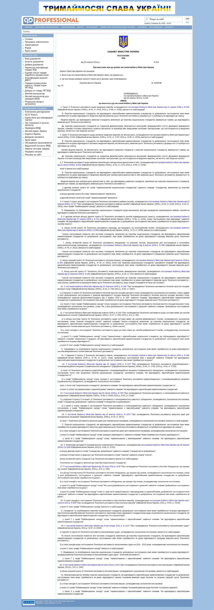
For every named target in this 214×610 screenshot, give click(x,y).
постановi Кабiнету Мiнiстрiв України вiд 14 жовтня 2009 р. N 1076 (99, 414)
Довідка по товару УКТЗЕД (38, 90)
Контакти (169, 27)
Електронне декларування (37, 112)
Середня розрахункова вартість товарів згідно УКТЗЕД (36, 85)
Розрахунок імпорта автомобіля (34, 103)
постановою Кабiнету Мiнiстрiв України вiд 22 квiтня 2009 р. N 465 (158, 355)
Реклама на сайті (33, 154)
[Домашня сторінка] (50, 24)
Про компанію (155, 27)
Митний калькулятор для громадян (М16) (37, 97)
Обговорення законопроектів (38, 143)
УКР (187, 19)
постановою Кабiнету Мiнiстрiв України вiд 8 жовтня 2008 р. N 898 (134, 245)
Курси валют (92, 27)
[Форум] (3, 27)
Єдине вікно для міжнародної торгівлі (118, 27)
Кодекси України (32, 134)
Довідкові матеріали (34, 137)
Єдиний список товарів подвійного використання (37, 74)
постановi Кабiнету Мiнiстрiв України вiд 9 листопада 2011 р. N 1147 (98, 526)
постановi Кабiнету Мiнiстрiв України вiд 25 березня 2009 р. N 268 (96, 286)
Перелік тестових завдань (37, 149)
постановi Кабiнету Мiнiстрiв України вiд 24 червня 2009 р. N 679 (99, 364)
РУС (187, 22)
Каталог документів (34, 61)
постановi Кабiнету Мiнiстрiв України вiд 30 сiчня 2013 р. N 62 (92, 565)
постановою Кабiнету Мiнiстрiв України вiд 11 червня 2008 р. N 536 (158, 107)
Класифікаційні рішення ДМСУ (36, 79)
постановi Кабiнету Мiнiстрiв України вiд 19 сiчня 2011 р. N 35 (92, 466)
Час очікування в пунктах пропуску (37, 124)
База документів (33, 58)
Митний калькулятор (34, 93)
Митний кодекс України (36, 131)
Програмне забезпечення (46, 27)
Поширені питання (33, 152)
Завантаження (68, 27)
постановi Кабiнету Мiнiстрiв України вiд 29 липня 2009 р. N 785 (94, 393)
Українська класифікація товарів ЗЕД (36, 68)
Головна (28, 27)
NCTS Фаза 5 (31, 115)
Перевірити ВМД (33, 128)
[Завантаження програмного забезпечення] (3, 21)
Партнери (142, 27)
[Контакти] (3, 33)
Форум (80, 27)
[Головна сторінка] (3, 15)
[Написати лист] (3, 39)
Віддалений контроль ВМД (37, 146)
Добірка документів (34, 64)
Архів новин (30, 140)
